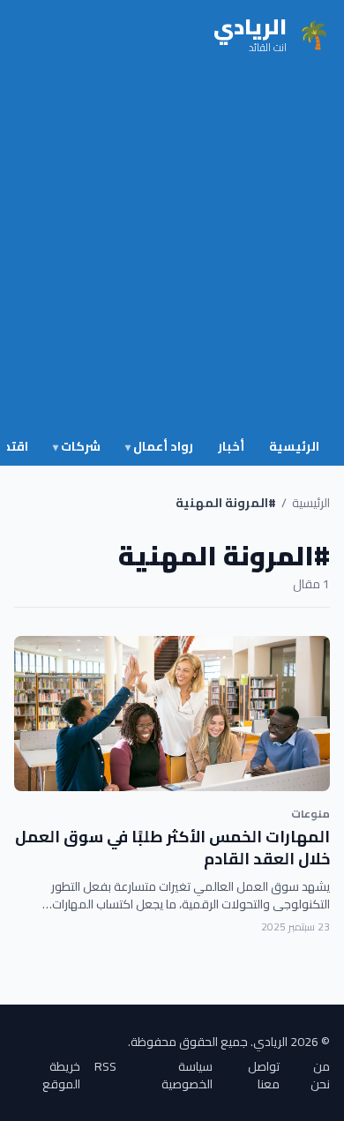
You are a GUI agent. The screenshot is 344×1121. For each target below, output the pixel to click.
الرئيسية (294, 446)
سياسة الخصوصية (187, 1075)
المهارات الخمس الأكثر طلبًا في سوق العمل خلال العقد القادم (172, 847)
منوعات (310, 813)
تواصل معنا (264, 1075)
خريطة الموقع (61, 1075)
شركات (77, 446)
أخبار (231, 446)
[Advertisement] (172, 250)
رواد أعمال (159, 446)
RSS (105, 1067)
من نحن (320, 1075)
